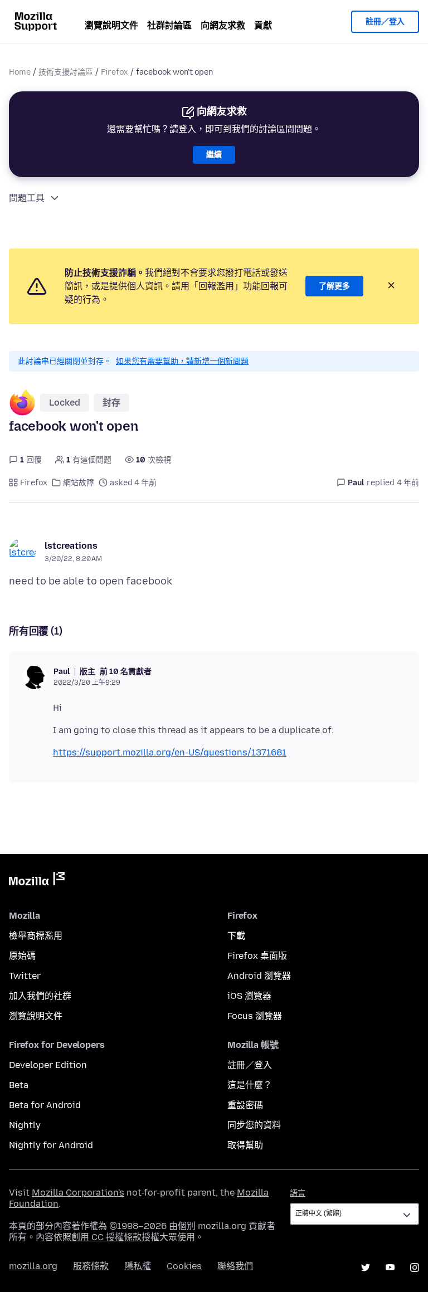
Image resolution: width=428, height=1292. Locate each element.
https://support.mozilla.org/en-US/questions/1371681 (169, 752)
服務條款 (91, 1266)
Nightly (25, 1125)
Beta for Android (45, 1105)
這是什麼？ (249, 1085)
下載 (236, 935)
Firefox (114, 72)
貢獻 (263, 25)
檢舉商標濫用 (35, 935)
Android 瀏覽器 (259, 976)
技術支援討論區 (65, 72)
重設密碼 (245, 1105)
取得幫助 (245, 1145)
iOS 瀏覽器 (249, 996)
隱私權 (137, 1266)
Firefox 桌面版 (257, 955)
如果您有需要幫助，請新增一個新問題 (182, 361)
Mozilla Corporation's (78, 1192)
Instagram (414, 1267)
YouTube (390, 1267)
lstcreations (71, 545)
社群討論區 (169, 25)
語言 (297, 1193)
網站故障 (78, 482)
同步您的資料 (254, 1125)
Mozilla (37, 881)
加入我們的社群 (40, 996)
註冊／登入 (385, 21)
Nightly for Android (51, 1145)
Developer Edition (48, 1065)
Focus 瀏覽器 (254, 1016)
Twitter (25, 976)
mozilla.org (33, 1266)
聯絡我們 (235, 1266)
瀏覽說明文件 (111, 25)
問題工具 (27, 198)
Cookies (184, 1266)
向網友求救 (223, 25)
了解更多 (334, 286)
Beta (18, 1085)
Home (20, 72)
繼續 (214, 154)
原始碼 (22, 955)
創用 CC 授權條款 (106, 1237)
